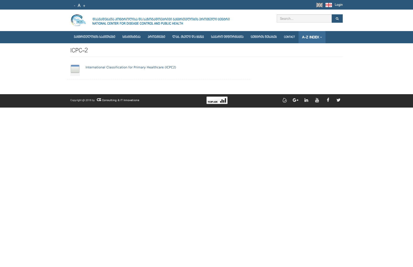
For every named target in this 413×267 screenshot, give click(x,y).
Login (339, 5)
